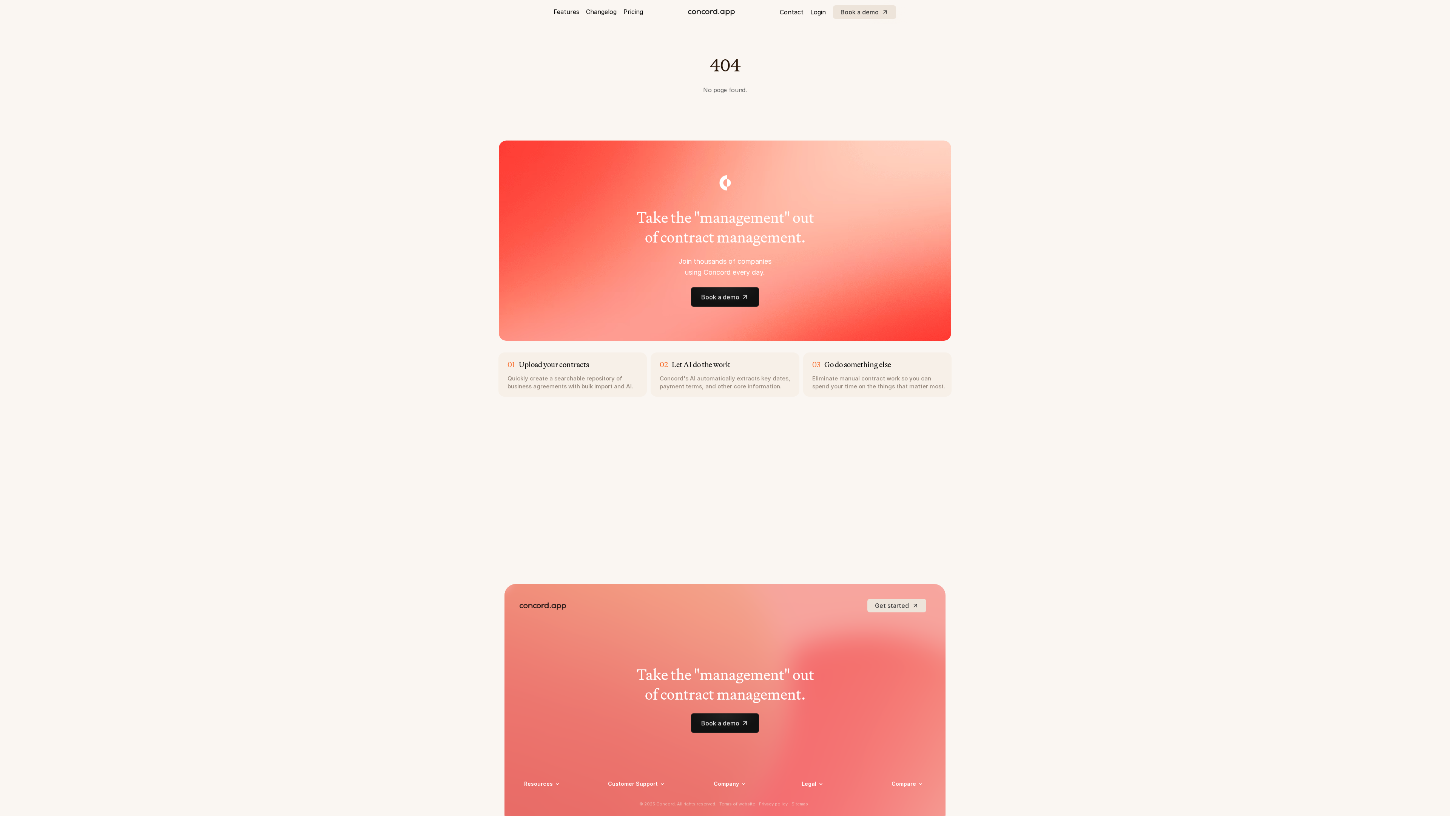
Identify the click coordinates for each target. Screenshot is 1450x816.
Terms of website (737, 804)
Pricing (633, 11)
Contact (792, 12)
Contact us (728, 808)
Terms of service (823, 808)
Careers (723, 798)
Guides (532, 808)
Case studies (540, 798)
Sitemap (799, 804)
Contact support (629, 808)
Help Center (623, 798)
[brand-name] (711, 12)
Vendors (902, 794)
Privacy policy (819, 798)
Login (818, 12)
